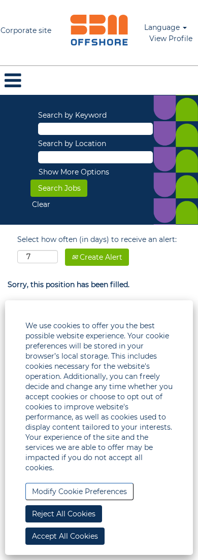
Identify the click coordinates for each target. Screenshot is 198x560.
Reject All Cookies (63, 513)
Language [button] (163, 27)
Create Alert (100, 257)
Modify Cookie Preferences (79, 491)
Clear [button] (41, 204)
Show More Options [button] (74, 172)
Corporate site (26, 30)
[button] (99, 80)
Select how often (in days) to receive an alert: (97, 239)
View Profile (170, 38)
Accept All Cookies (65, 536)
